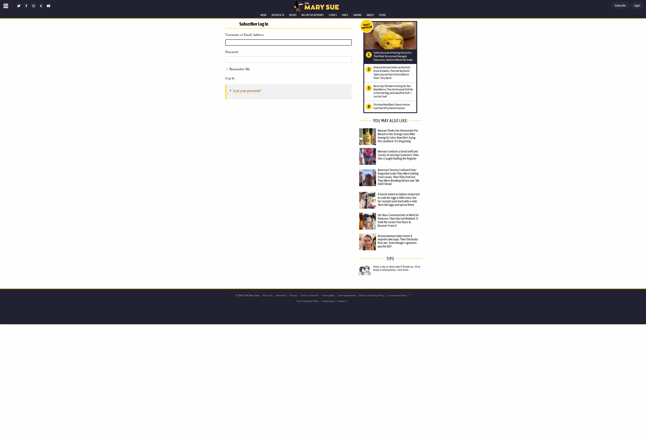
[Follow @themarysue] (19, 8)
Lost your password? (247, 90)
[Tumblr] (41, 8)
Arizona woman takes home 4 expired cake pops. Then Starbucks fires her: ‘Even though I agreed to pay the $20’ (398, 241)
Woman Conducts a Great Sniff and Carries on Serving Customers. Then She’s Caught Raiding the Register (398, 154)
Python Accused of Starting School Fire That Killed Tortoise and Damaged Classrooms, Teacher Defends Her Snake (392, 56)
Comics (333, 15)
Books (292, 15)
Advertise (281, 295)
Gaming (357, 15)
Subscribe (620, 5)
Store (382, 15)
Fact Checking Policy (308, 301)
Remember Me (240, 69)
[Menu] (6, 6)
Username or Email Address (244, 34)
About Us (267, 295)
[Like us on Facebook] (26, 8)
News (263, 15)
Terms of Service (309, 295)
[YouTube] (48, 8)
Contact (341, 301)
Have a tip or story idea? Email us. (393, 266)
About (370, 15)
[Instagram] (34, 8)
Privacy (293, 295)
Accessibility (328, 295)
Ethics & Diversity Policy (371, 295)
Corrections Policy (397, 295)
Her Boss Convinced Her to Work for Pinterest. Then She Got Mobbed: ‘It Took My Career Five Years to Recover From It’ (398, 220)
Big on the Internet (312, 15)
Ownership (328, 301)
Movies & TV (278, 15)
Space (345, 15)
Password (231, 51)
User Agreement (347, 295)
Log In (230, 78)
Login (637, 5)
